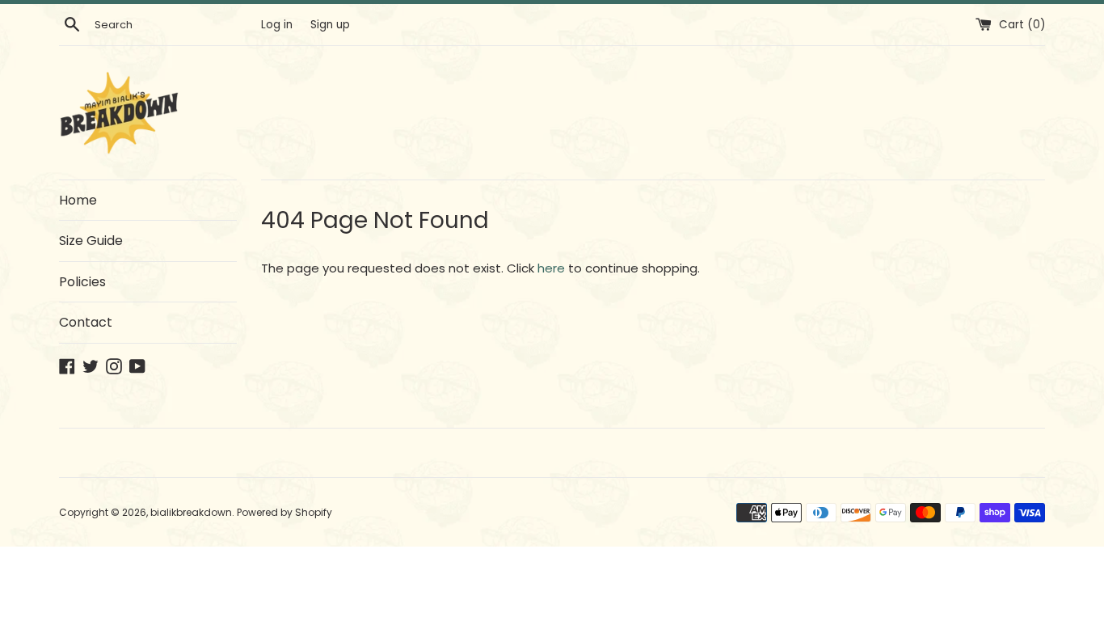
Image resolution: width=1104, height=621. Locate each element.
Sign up (330, 24)
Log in (277, 24)
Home (78, 200)
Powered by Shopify (284, 512)
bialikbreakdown (191, 512)
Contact (85, 322)
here (551, 268)
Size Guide (91, 240)
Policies (82, 281)
